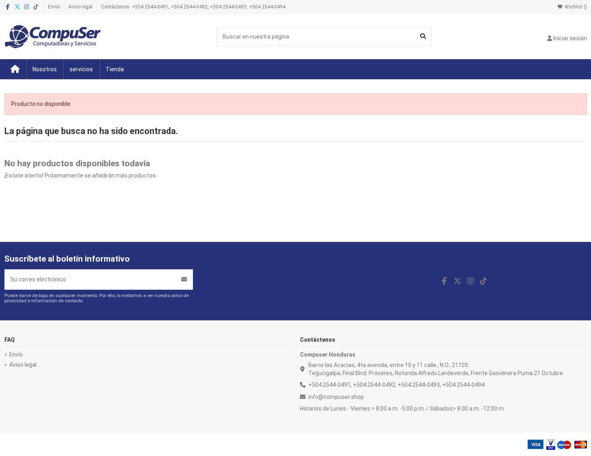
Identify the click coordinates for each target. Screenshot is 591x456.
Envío (54, 7)
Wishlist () (575, 7)
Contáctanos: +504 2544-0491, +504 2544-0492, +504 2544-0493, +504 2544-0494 (193, 7)
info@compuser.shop (336, 397)
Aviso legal (81, 7)
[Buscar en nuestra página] (423, 36)
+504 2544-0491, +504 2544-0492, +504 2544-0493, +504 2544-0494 (396, 385)
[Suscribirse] (184, 279)
